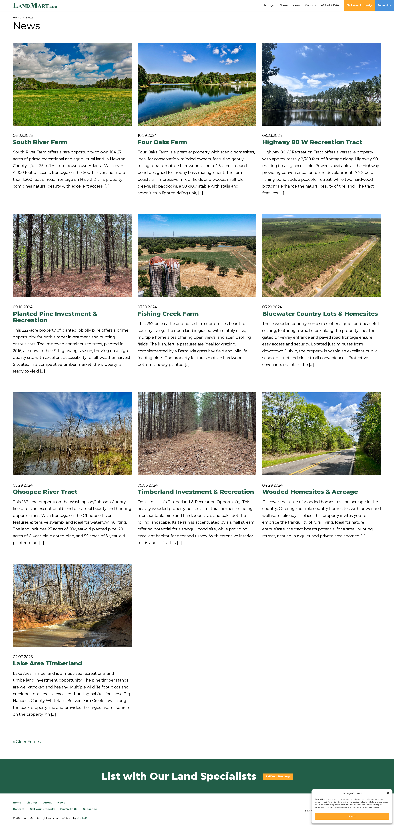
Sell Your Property (359, 5)
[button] (387, 793)
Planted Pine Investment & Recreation (55, 317)
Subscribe (384, 5)
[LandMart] (59, 5)
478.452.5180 (330, 5)
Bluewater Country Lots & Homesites (320, 313)
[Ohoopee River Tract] (72, 433)
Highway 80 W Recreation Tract (312, 142)
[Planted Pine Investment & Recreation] (72, 255)
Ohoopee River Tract (45, 491)
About (283, 5)
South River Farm (40, 142)
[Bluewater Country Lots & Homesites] (321, 255)
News (296, 5)
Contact (310, 5)
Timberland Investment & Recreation (196, 491)
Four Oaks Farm (162, 142)
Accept (352, 816)
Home (17, 17)
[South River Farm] (72, 84)
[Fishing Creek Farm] (197, 255)
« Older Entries (27, 741)
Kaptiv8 (82, 818)
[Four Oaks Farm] (197, 84)
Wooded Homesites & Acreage (310, 491)
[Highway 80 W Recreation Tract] (321, 84)
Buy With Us (69, 809)
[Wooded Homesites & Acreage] (321, 433)
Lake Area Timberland (47, 663)
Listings (268, 5)
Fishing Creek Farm (168, 313)
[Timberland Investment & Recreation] (197, 433)
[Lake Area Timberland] (72, 605)
